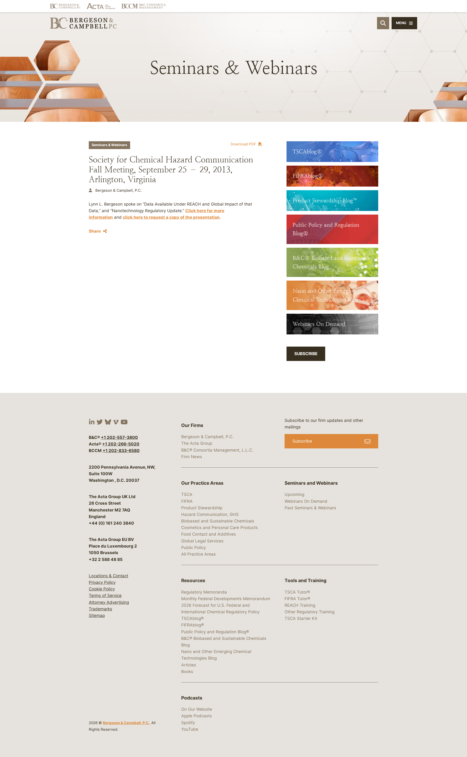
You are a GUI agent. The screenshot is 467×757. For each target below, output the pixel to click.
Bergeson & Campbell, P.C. (126, 722)
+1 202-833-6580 (121, 450)
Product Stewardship (201, 507)
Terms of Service (105, 595)
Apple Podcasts (196, 715)
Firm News (191, 456)
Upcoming (294, 494)
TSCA (186, 494)
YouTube (189, 729)
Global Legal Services (202, 541)
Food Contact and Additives (208, 534)
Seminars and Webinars (311, 483)
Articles (188, 664)
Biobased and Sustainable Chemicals (217, 521)
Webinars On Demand (306, 501)
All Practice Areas (198, 554)
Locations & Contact (108, 575)
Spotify (188, 722)
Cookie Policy (102, 589)
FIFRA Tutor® (297, 598)
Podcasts (191, 698)
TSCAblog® (192, 618)
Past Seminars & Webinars (310, 507)
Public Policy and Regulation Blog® (215, 631)
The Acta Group (196, 443)
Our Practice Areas (202, 483)
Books (187, 671)
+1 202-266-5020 (120, 444)
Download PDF (243, 144)
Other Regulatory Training (309, 611)
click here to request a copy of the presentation (171, 217)
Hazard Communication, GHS (210, 514)
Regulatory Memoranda (204, 592)
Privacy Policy (102, 582)
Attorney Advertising (109, 602)
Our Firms (192, 425)
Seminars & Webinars (109, 145)
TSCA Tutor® (297, 592)
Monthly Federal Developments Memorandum (225, 598)
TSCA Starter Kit (301, 618)
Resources (193, 580)
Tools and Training (305, 580)
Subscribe (305, 353)
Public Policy (193, 547)
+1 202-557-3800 (119, 437)
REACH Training (300, 605)
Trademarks (100, 608)
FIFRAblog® (192, 625)
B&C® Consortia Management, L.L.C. (217, 450)
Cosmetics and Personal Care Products (219, 527)
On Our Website (196, 709)
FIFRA (187, 501)
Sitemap (97, 615)
